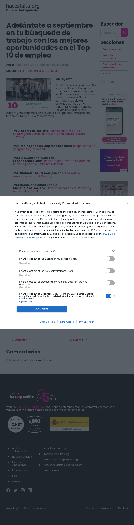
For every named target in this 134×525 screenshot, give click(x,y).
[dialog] (67, 262)
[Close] (127, 203)
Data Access (67, 321)
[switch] (110, 258)
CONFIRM (41, 309)
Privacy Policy (86, 321)
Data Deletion (47, 321)
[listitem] (67, 251)
